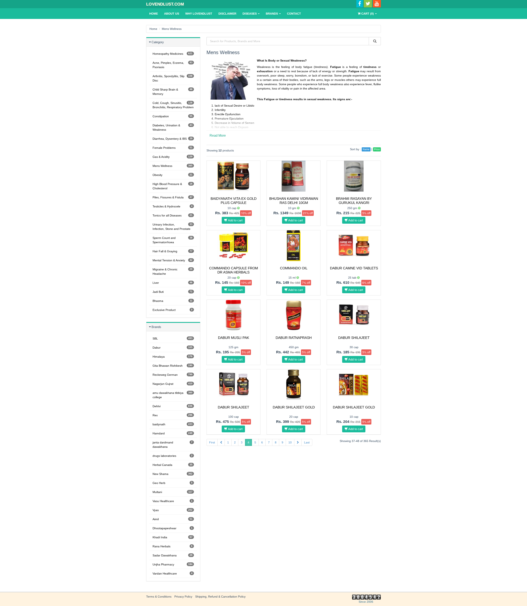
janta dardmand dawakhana (172, 444)
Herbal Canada (172, 464)
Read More (218, 135)
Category (158, 42)
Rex (172, 415)
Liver (172, 282)
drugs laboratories (172, 455)
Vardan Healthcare (172, 573)
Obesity (172, 175)
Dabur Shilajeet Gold (294, 407)
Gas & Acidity (172, 156)
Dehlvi (172, 406)
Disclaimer (227, 13)
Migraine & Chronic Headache (172, 271)
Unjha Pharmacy (172, 564)
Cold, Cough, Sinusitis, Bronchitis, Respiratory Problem (173, 105)
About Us (171, 13)
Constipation (172, 116)
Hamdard (172, 433)
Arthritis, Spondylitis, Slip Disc (172, 78)
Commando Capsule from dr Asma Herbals (233, 270)
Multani (172, 492)
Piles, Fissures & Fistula (172, 197)
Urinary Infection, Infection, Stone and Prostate (172, 226)
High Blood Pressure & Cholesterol (172, 186)
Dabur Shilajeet (354, 338)
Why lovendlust (198, 13)
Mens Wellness (172, 28)
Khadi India (172, 537)
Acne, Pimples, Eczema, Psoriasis (172, 65)
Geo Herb (172, 483)
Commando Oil (293, 268)
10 (290, 442)
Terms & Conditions (158, 596)
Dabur (172, 347)
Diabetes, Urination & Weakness (172, 127)
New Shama (172, 474)
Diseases (250, 13)
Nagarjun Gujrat (172, 383)
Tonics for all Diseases (172, 215)
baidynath (172, 424)
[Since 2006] (366, 596)
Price (377, 149)
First (212, 442)
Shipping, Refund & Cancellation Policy (220, 596)
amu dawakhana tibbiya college (172, 395)
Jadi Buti (172, 291)
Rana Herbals (172, 546)
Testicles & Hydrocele (172, 206)
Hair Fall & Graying (172, 251)
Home (153, 13)
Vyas (172, 510)
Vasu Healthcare (172, 501)
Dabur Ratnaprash (294, 338)
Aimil (172, 519)
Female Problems (172, 147)
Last (307, 442)
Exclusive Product (172, 310)
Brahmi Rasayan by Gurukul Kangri (354, 201)
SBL (172, 338)
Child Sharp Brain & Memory (172, 91)
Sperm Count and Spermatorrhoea (172, 240)
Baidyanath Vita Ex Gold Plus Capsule (234, 201)
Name (366, 149)
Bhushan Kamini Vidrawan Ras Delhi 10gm (293, 201)
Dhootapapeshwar (172, 528)
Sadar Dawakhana (172, 555)
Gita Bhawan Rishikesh (172, 365)
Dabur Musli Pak (233, 338)
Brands (272, 13)
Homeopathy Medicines (172, 53)
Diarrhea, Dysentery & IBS (172, 138)
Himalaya (172, 356)
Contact (294, 13)
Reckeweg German (172, 374)
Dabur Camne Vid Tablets (354, 268)
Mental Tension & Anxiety (172, 260)
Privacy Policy (183, 596)
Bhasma (172, 300)
